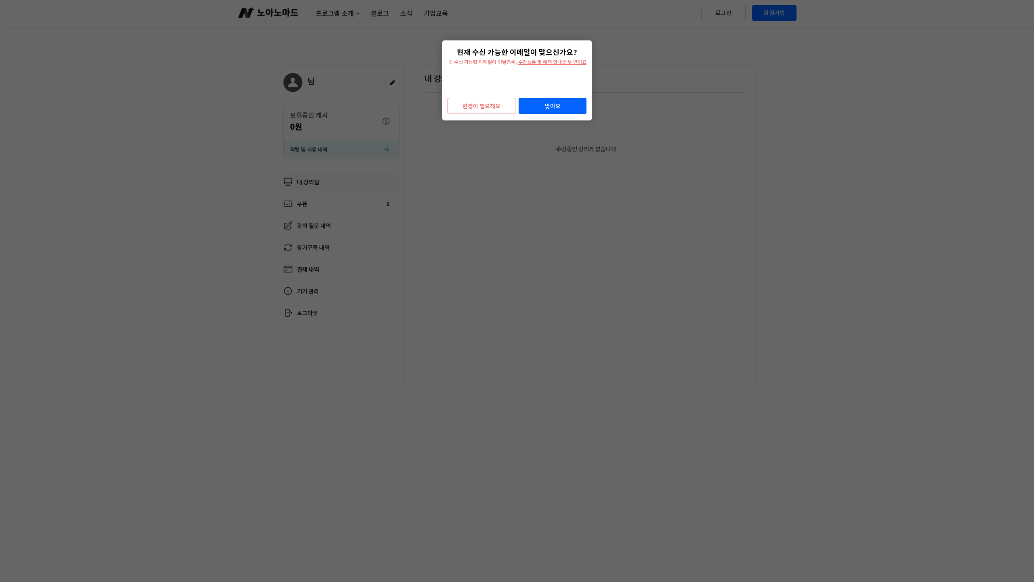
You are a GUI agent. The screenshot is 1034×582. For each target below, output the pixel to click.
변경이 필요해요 (481, 106)
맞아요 (553, 106)
